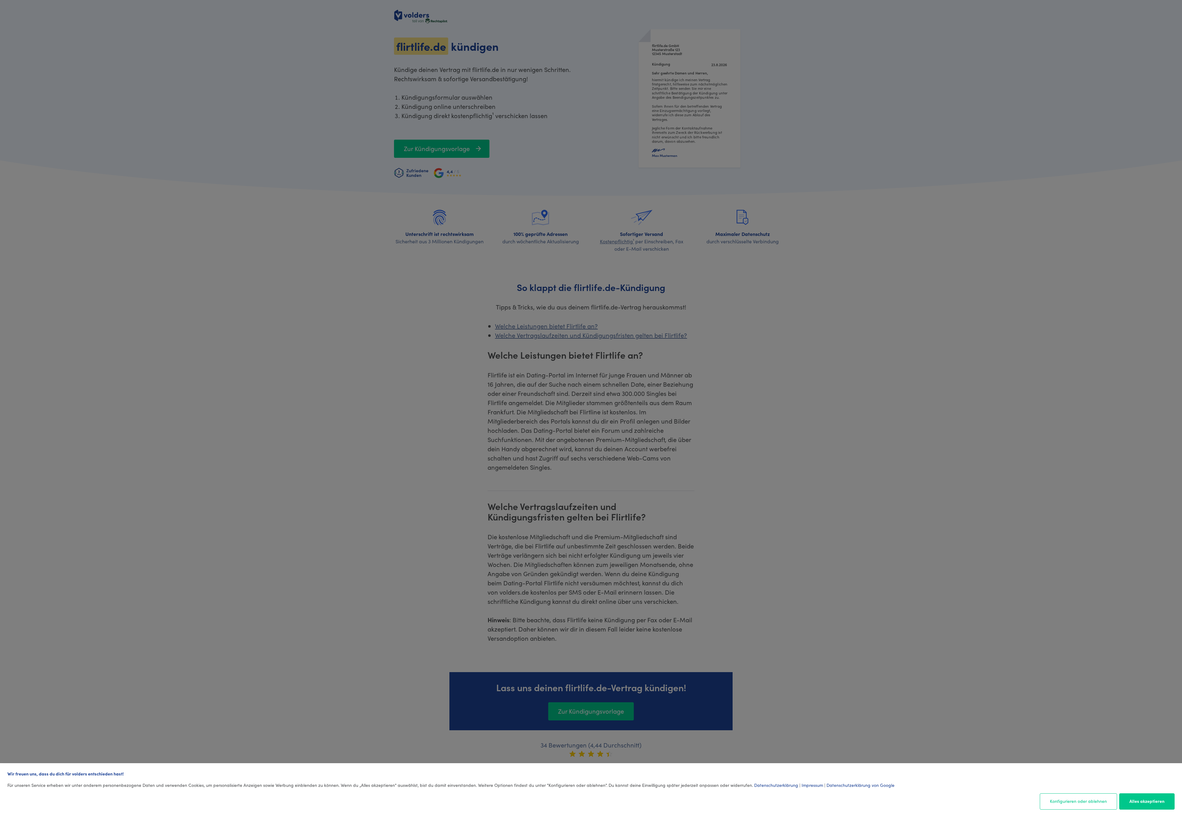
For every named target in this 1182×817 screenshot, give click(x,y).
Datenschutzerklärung (776, 785)
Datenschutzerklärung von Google (860, 785)
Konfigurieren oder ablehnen (1078, 801)
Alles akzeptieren (1146, 801)
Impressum (812, 785)
